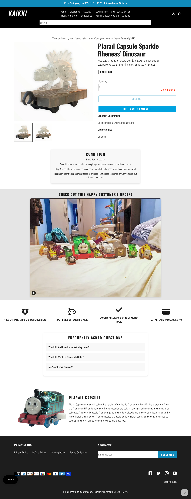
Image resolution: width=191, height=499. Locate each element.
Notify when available (137, 109)
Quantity (102, 81)
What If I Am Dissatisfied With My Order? (68, 347)
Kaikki (174, 482)
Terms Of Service (78, 452)
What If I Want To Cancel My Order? (66, 357)
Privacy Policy (21, 452)
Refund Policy (39, 452)
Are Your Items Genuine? (60, 367)
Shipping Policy (57, 452)
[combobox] (95, 22)
